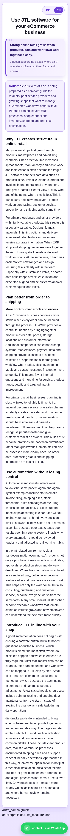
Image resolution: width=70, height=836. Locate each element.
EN (59, 10)
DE (48, 10)
